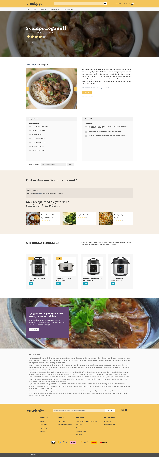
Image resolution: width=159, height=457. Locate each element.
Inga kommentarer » (88, 97)
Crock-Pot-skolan (54, 9)
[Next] (135, 267)
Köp (31, 283)
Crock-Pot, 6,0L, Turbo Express (37, 279)
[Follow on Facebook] (119, 410)
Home (28, 65)
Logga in (127, 3)
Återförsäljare (68, 9)
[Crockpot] (34, 3)
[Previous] (23, 267)
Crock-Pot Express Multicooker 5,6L (117, 279)
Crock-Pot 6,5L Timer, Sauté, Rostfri (63, 279)
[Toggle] (75, 119)
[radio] (28, 37)
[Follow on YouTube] (126, 410)
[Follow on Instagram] (122, 410)
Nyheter (43, 9)
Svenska (118, 3)
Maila (70, 164)
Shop (27, 9)
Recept (35, 9)
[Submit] (105, 3)
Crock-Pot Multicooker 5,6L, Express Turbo (93, 279)
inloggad (40, 193)
